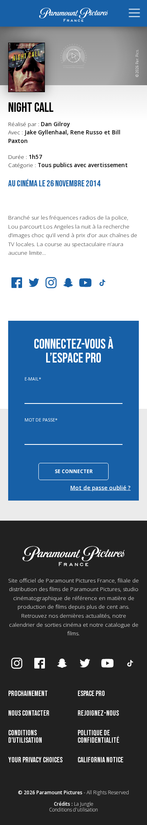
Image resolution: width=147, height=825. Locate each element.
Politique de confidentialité (98, 737)
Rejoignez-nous (98, 713)
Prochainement (28, 693)
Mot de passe (41, 420)
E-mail (32, 379)
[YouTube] (85, 282)
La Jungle (84, 803)
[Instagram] (51, 282)
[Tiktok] (130, 663)
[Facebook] (16, 282)
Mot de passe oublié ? (100, 487)
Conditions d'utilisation (25, 737)
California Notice (100, 760)
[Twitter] (33, 282)
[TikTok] (102, 282)
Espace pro (91, 693)
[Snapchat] (68, 282)
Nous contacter (28, 713)
